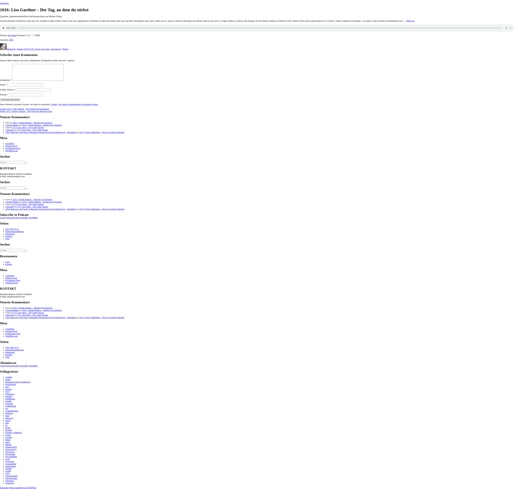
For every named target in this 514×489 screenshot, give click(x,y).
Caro (7, 262)
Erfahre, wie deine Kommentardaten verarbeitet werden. (74, 104)
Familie (8, 401)
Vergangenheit (11, 476)
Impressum (10, 234)
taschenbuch (55, 49)
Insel (7, 416)
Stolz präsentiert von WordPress (22, 488)
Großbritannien (11, 411)
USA (7, 473)
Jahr (7, 423)
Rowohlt (45, 49)
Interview (9, 418)
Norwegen (9, 452)
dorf (7, 387)
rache (7, 459)
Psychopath (10, 454)
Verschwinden (11, 478)
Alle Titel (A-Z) (12, 229)
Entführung (10, 399)
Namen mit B (11, 447)
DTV (7, 392)
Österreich (9, 483)
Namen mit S (10, 449)
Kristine (8, 264)
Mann (7, 440)
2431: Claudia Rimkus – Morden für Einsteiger (32, 123)
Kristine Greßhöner (13, 432)
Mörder (8, 445)
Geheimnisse (10, 406)
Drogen (8, 389)
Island (7, 420)
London (8, 437)
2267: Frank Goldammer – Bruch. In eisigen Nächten (101, 132)
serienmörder (10, 464)
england (8, 396)
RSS (11, 40)
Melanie (10, 49)
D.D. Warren (35, 49)
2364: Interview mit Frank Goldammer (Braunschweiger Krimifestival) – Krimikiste (40, 132)
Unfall (8, 471)
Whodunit (9, 481)
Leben (8, 435)
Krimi (7, 428)
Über (7, 239)
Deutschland (10, 384)
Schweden (9, 461)
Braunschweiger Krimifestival (18, 382)
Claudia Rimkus (12, 125)
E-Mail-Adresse (7, 90)
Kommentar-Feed (12, 148)
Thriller (65, 49)
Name (3, 85)
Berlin (8, 379)
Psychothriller (11, 457)
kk (6, 425)
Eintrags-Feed (11, 146)
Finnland (9, 404)
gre (6, 408)
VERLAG (410, 21)
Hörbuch (9, 413)
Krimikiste (4, 3)
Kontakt (8, 236)
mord (7, 442)
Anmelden (9, 143)
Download (12, 35)
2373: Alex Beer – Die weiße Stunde (28, 127)
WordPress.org (11, 151)
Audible (8, 377)
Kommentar (6, 80)
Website (3, 95)
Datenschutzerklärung (14, 231)
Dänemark (9, 394)
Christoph (9, 130)
